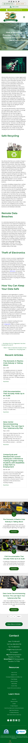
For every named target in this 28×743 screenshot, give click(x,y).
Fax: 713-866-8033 (14, 647)
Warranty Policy (24, 736)
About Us (14, 699)
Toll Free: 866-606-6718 (14, 644)
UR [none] (19, 741)
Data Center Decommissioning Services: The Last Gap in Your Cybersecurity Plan (14, 596)
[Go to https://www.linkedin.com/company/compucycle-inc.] (14, 720)
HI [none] (15, 741)
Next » (19, 616)
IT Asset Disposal (14, 705)
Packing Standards (19, 737)
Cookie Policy (25, 737)
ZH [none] (25, 741)
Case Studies (14, 683)
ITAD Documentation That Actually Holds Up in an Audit (13, 394)
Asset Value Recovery (14, 710)
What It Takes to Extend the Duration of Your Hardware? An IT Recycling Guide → (15, 348)
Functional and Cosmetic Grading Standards (8, 737)
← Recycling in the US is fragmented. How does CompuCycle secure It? (13, 344)
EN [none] (10, 741)
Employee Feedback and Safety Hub (14, 677)
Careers (14, 703)
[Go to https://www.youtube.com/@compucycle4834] (19, 720)
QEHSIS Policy (14, 738)
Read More (6, 381)
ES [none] (13, 741)
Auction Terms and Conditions (14, 688)
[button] (8, 3)
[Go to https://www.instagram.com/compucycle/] (16, 720)
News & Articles (14, 681)
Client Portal (14, 672)
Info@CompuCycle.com (14, 649)
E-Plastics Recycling (14, 712)
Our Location (14, 652)
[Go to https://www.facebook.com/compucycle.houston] (8, 720)
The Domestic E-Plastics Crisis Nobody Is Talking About (13, 363)
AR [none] (22, 741)
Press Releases (14, 679)
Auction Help (14, 685)
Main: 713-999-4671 (14, 641)
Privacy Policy (18, 736)
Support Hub (14, 674)
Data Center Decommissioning (14, 714)
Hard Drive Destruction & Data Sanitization (14, 708)
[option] (13, 741)
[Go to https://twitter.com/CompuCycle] (11, 720)
